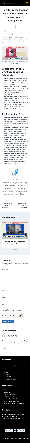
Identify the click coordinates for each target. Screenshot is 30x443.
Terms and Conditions (10, 379)
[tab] (13, 249)
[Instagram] (12, 430)
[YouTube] (15, 430)
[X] (9, 430)
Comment (5, 269)
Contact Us (7, 374)
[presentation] (15, 230)
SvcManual (17, 418)
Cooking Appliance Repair (11, 401)
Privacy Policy (8, 377)
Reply (4, 348)
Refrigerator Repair (9, 397)
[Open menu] (27, 3)
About (6, 372)
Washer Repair (8, 392)
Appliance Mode (8, 360)
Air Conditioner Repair (10, 399)
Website (4, 305)
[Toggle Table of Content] (12, 27)
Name (4, 290)
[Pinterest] (18, 430)
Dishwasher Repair (9, 394)
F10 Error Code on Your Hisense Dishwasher (7, 204)
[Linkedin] (20, 430)
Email (4, 297)
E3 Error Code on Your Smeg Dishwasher (23, 204)
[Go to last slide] (4, 234)
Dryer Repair (7, 390)
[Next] (26, 234)
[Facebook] (6, 430)
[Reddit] (23, 430)
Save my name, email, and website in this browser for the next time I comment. (14, 309)
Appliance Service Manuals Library (14, 403)
